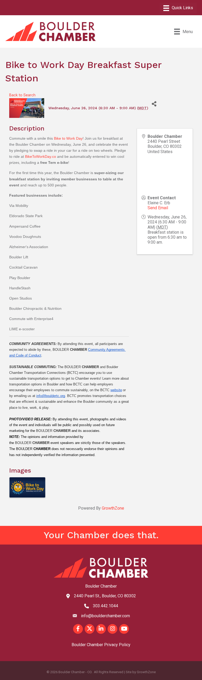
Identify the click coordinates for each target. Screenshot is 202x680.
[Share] (154, 104)
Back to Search (22, 95)
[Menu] (178, 8)
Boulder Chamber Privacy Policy (101, 644)
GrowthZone (113, 508)
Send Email (158, 207)
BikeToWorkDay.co (40, 156)
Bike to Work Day (68, 138)
